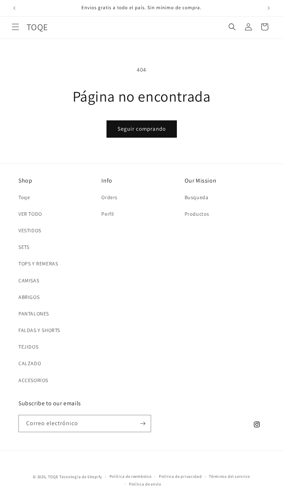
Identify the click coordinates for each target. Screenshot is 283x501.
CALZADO (29, 363)
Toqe (24, 197)
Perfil (107, 214)
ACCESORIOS (33, 380)
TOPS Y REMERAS (38, 263)
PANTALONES (33, 313)
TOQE (53, 476)
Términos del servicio (229, 476)
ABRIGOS (28, 297)
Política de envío (145, 484)
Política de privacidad (180, 476)
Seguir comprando (142, 128)
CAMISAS (28, 280)
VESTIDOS (29, 230)
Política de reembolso (130, 476)
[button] (15, 27)
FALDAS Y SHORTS (39, 330)
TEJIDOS (28, 346)
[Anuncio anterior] (14, 8)
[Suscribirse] (142, 423)
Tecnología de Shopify (80, 476)
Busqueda (197, 197)
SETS (23, 247)
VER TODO (30, 214)
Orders (109, 197)
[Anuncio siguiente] (269, 8)
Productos (197, 214)
